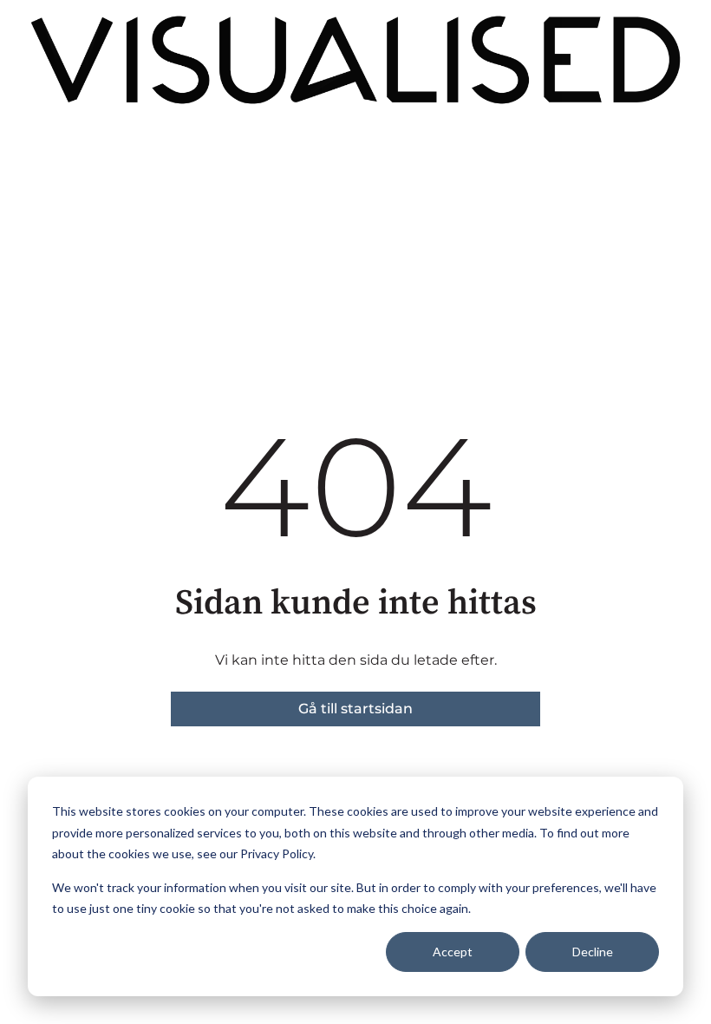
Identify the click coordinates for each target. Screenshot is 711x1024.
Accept (453, 951)
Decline (592, 951)
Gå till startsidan (355, 708)
